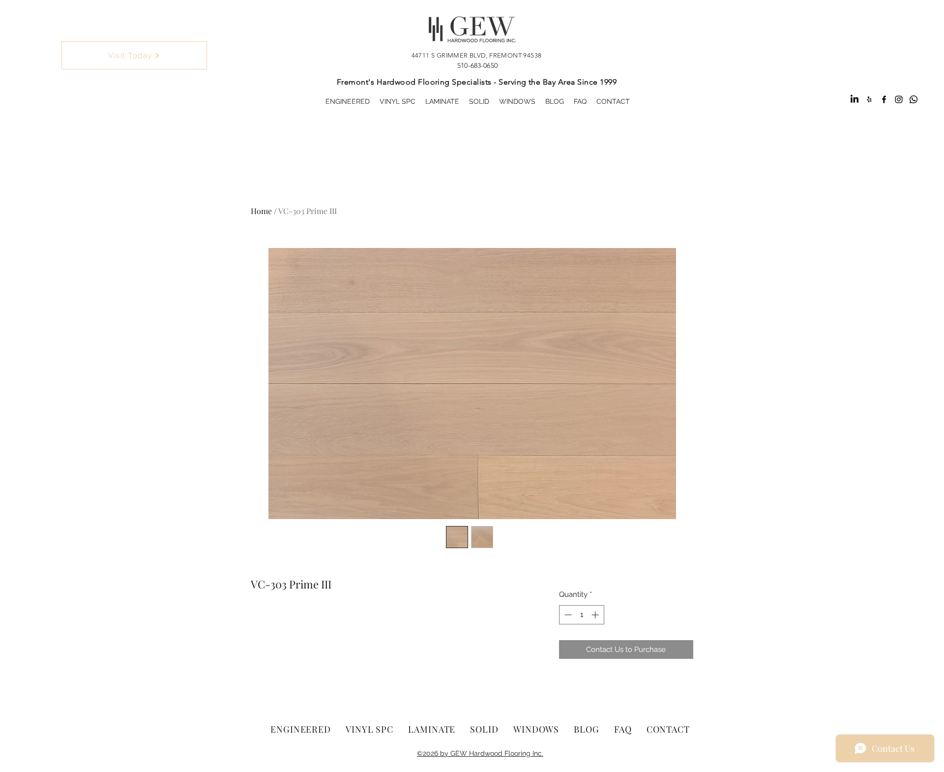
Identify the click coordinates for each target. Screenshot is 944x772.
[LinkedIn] (854, 99)
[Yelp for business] (869, 99)
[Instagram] (899, 99)
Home (261, 211)
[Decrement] (567, 615)
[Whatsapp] (913, 99)
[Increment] (596, 615)
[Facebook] (884, 99)
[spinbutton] (581, 615)
